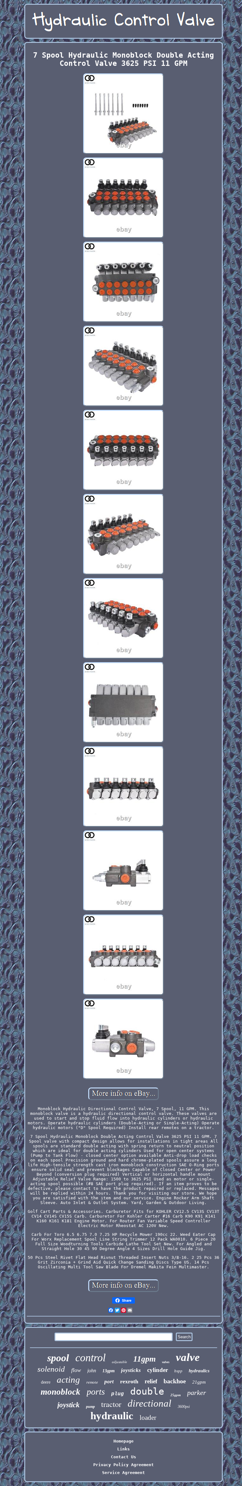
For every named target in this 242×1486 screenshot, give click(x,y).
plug (117, 1394)
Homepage (123, 1441)
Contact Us (123, 1456)
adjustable (119, 1362)
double (147, 1391)
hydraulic (111, 1415)
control (90, 1357)
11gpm (144, 1358)
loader (148, 1417)
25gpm (175, 1395)
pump (90, 1406)
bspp (178, 1370)
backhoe (175, 1381)
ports (96, 1392)
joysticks (131, 1370)
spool (58, 1357)
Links (123, 1449)
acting (68, 1379)
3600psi (184, 1406)
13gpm (108, 1370)
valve (188, 1357)
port (109, 1382)
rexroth (129, 1381)
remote (92, 1382)
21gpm (199, 1382)
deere (45, 1382)
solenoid (51, 1369)
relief (151, 1381)
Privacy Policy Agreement (123, 1464)
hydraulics (199, 1370)
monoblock (60, 1392)
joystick (68, 1405)
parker (196, 1393)
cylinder (157, 1370)
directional (149, 1403)
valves (166, 1362)
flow (76, 1370)
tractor (111, 1404)
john (91, 1370)
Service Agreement (123, 1472)
